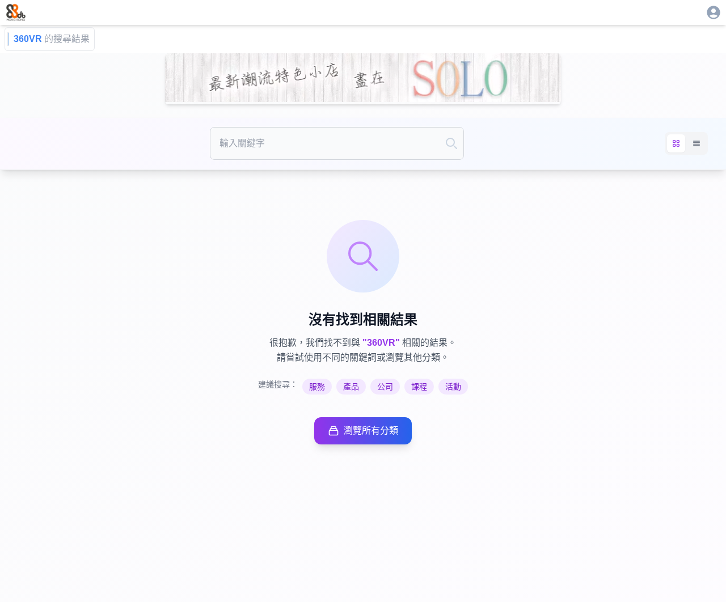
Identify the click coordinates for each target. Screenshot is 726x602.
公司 (385, 386)
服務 (317, 386)
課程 (419, 386)
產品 (351, 386)
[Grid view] (676, 143)
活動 (453, 386)
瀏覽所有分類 (371, 430)
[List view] (696, 143)
